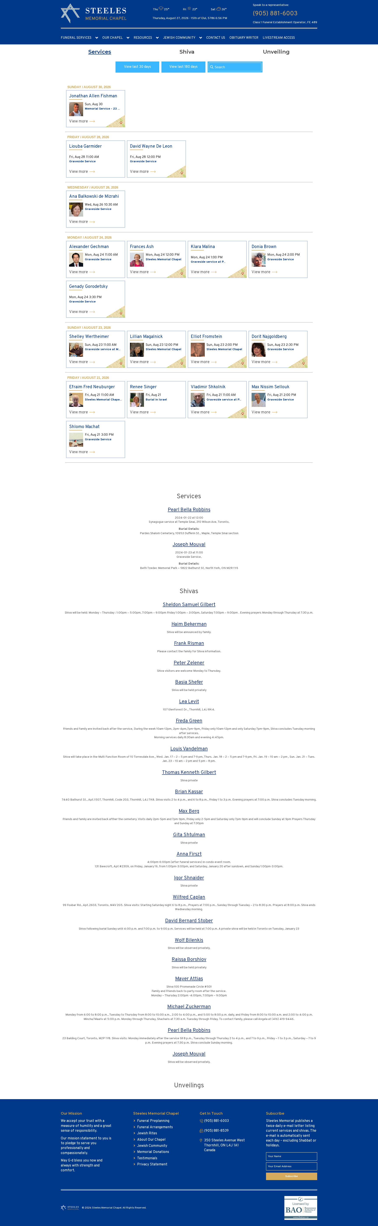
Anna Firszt (189, 854)
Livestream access (279, 38)
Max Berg (189, 811)
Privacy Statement (152, 1164)
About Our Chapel (151, 1140)
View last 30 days (137, 67)
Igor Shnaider (189, 878)
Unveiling (276, 52)
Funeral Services (76, 38)
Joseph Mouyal (189, 545)
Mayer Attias (189, 979)
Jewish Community (179, 38)
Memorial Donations (153, 1152)
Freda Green (189, 721)
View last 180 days (183, 67)
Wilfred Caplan (189, 897)
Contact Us (215, 38)
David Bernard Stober (189, 921)
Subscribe (291, 1176)
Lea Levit (189, 702)
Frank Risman (189, 643)
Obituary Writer (243, 38)
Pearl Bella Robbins (189, 510)
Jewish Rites (147, 1133)
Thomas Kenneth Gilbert (189, 773)
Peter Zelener (189, 663)
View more (78, 121)
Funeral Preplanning (153, 1121)
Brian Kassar (189, 792)
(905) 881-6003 (275, 14)
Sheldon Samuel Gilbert (189, 605)
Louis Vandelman (189, 749)
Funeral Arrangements (155, 1127)
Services (99, 52)
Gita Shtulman (189, 835)
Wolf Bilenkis (189, 940)
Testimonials (147, 1158)
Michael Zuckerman (189, 1007)
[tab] (100, 51)
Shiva (187, 52)
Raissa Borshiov (189, 960)
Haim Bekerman (189, 624)
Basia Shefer (189, 682)
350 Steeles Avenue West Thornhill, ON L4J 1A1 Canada (224, 1145)
